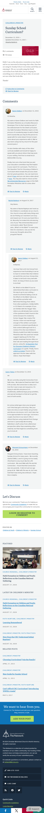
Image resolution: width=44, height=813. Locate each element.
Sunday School (36, 530)
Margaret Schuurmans (20, 447)
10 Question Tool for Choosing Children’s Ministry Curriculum (25, 346)
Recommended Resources (17, 181)
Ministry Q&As (17, 2)
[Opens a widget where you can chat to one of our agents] (34, 809)
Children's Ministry (14, 23)
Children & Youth (8, 530)
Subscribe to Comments (15, 89)
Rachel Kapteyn (13, 200)
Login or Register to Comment (22, 514)
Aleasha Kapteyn (11, 42)
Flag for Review (15, 191)
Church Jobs (26, 2)
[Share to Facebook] (5, 810)
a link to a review (19, 351)
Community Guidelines (19, 504)
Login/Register (32, 3)
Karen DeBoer (17, 111)
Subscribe (12, 3)
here (14, 176)
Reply (27, 191)
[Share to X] (16, 810)
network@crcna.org (11, 762)
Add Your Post (22, 718)
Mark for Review (13, 91)
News (21, 3)
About (17, 3)
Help (25, 3)
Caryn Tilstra (10, 372)
